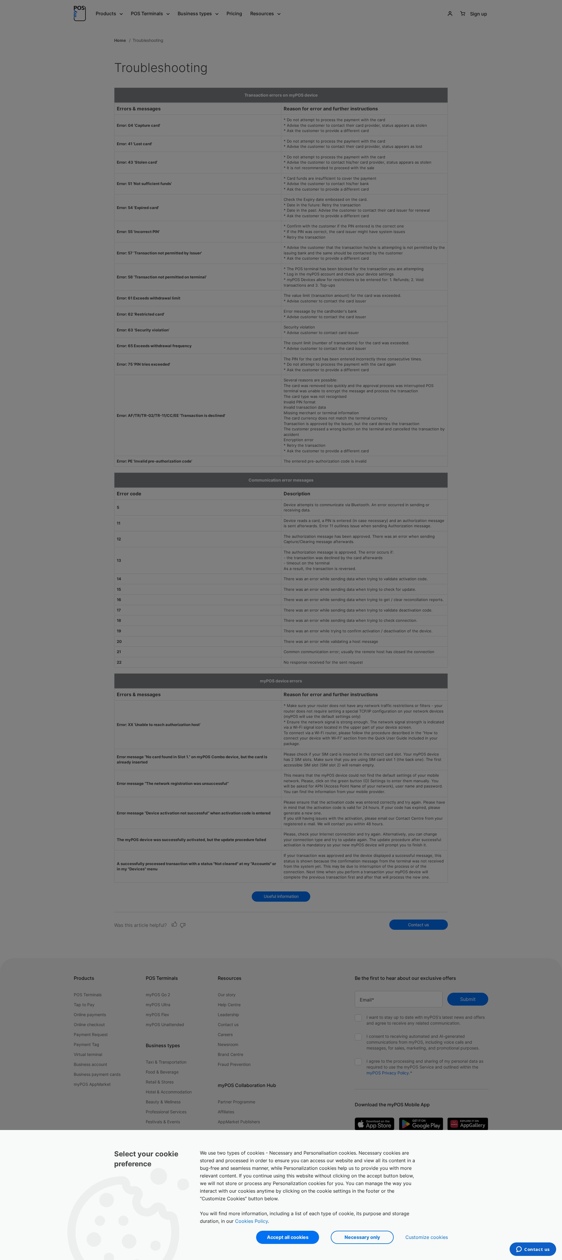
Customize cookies (426, 1237)
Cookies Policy (251, 1221)
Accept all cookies (288, 1237)
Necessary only (362, 1237)
